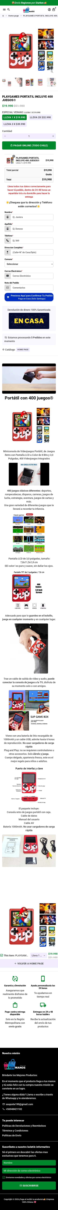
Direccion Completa (14, 247)
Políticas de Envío (11, 1135)
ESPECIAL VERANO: (21, 112)
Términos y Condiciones (15, 1130)
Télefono (9, 236)
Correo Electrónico (13, 271)
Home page (13, 16)
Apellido (9, 224)
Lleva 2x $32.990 (40, 117)
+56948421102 (12, 1109)
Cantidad (7, 131)
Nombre (9, 212)
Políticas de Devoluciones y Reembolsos (24, 1125)
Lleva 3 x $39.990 (14, 124)
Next (53, 49)
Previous (5, 49)
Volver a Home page (29, 963)
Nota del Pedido (12, 283)
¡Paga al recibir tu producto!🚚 (32, 1199)
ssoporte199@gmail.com (17, 1104)
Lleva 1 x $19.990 (14, 117)
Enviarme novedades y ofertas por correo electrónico (28, 1177)
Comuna (9, 259)
